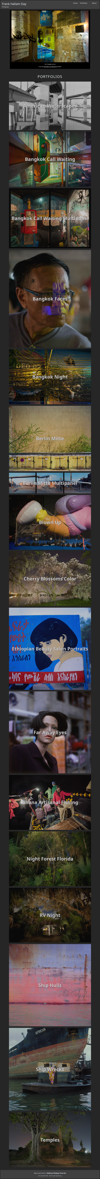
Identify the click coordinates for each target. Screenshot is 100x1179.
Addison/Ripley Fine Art (56, 1173)
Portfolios (84, 3)
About (94, 3)
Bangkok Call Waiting (50, 67)
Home (75, 3)
